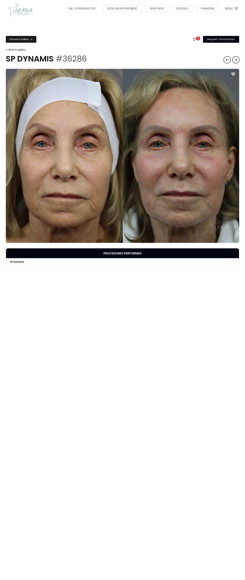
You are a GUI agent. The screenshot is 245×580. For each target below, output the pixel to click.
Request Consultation (221, 39)
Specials (182, 8)
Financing (208, 8)
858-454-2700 (87, 8)
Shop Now (157, 8)
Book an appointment (122, 8)
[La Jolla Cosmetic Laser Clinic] (20, 11)
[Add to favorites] (233, 74)
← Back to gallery (16, 49)
